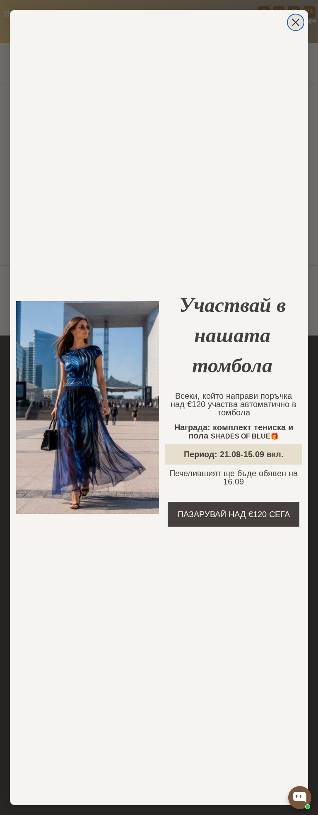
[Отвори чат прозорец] (299, 797)
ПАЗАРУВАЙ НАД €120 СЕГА (234, 514)
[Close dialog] (295, 22)
